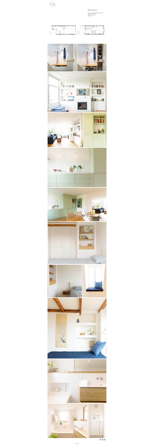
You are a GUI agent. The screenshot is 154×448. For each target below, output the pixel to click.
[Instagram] (102, 439)
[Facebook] (100, 439)
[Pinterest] (104, 439)
